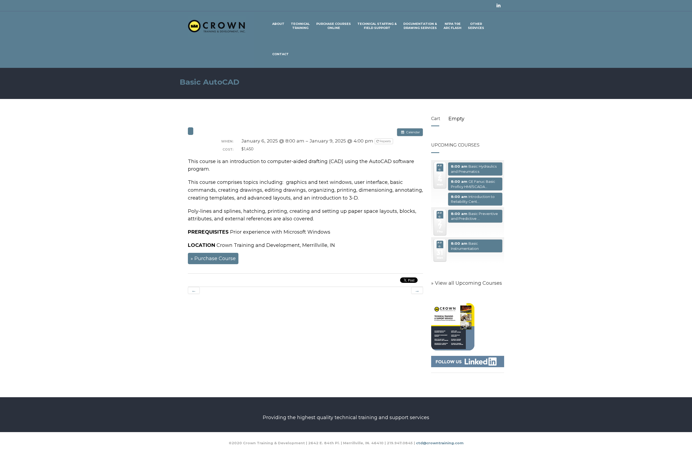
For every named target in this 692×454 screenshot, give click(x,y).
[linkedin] (498, 5)
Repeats (385, 141)
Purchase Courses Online (333, 26)
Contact (280, 54)
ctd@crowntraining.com (440, 443)
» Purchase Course (213, 258)
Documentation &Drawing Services (420, 26)
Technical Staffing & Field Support (377, 26)
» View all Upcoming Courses (466, 283)
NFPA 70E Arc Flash (452, 26)
